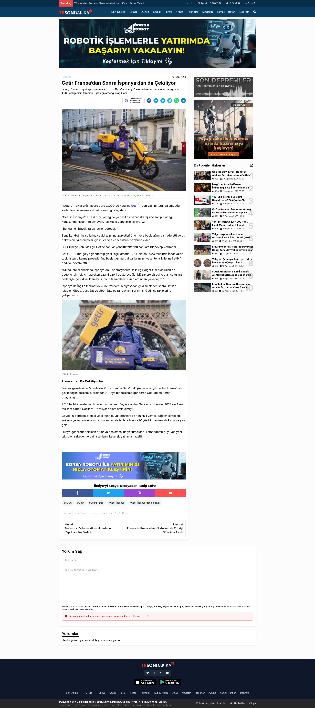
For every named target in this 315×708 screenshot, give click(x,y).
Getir (134, 205)
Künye (252, 703)
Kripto (179, 11)
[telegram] (169, 100)
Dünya (145, 11)
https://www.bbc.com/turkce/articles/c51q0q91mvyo (102, 513)
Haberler (66, 76)
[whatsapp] (176, 100)
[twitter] (162, 100)
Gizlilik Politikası (238, 703)
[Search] (254, 11)
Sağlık (157, 11)
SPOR (133, 11)
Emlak (175, 692)
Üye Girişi (248, 3)
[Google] (145, 682)
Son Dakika (118, 11)
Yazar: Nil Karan (72, 195)
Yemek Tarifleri (226, 11)
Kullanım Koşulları (205, 703)
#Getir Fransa (96, 502)
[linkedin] (183, 100)
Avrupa (212, 692)
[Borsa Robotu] (124, 465)
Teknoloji (192, 11)
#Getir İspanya (117, 502)
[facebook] (149, 100)
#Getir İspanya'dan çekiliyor (145, 502)
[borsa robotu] (157, 43)
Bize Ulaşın (222, 703)
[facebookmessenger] (155, 100)
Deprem (244, 11)
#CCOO (68, 502)
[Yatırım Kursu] (223, 129)
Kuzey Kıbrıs (161, 692)
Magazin (207, 11)
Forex (168, 11)
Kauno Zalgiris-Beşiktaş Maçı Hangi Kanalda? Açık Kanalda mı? (107, 3)
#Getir (80, 502)
